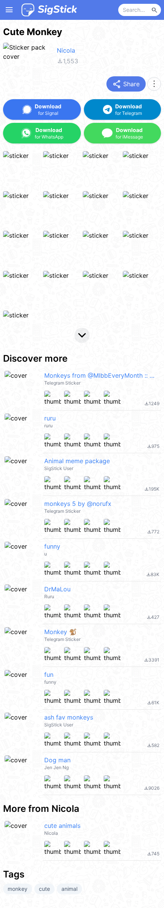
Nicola (66, 50)
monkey (17, 888)
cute (44, 888)
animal (69, 888)
